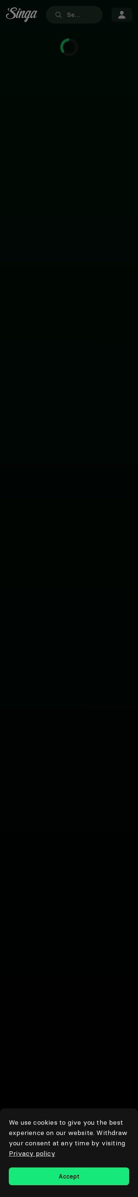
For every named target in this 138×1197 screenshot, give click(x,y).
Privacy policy (32, 1153)
